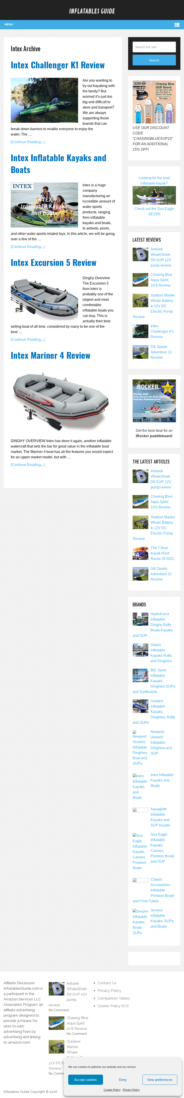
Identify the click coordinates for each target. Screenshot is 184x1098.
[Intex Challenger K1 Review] (44, 100)
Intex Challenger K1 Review (58, 64)
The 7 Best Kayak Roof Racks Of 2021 (162, 553)
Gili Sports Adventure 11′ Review (161, 352)
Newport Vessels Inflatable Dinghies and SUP (161, 742)
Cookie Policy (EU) (113, 1006)
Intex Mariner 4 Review (50, 355)
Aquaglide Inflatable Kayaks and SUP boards (160, 817)
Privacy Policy (131, 1089)
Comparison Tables (114, 998)
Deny (123, 1080)
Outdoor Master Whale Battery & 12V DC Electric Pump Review (154, 306)
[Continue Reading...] (27, 142)
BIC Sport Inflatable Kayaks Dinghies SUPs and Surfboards (154, 681)
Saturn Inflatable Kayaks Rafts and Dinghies (161, 653)
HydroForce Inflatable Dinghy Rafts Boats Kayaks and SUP (153, 624)
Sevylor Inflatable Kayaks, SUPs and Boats (162, 918)
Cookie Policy (112, 1089)
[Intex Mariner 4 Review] (60, 401)
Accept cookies (85, 1080)
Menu (8, 24)
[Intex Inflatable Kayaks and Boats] (44, 205)
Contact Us (107, 983)
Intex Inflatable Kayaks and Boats (58, 163)
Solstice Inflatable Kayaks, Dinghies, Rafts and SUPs (154, 711)
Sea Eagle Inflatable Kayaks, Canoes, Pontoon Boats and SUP (162, 848)
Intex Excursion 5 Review (53, 262)
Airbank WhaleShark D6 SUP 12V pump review (161, 257)
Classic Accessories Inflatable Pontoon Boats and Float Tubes (153, 890)
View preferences (160, 1080)
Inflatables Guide (92, 11)
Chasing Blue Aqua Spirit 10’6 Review (161, 280)
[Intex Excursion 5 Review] (44, 297)
